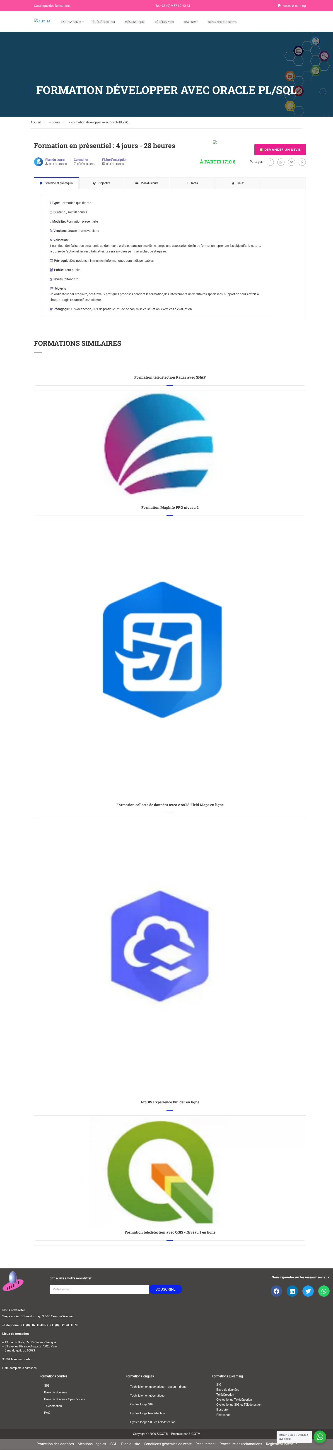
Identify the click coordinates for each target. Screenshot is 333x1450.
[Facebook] (270, 162)
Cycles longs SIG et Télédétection (152, 1422)
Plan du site (130, 1444)
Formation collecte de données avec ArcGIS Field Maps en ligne (170, 804)
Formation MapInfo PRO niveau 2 (170, 507)
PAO (47, 1412)
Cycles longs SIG (141, 1404)
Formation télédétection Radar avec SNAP (170, 377)
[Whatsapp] (281, 162)
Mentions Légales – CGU (97, 1444)
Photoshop (223, 1414)
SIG (46, 1385)
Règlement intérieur (281, 1444)
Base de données (55, 1392)
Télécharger (57, 164)
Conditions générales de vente (168, 1444)
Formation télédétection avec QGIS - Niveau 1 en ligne (170, 1232)
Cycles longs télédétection (147, 1413)
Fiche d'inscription (114, 159)
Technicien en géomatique (147, 1395)
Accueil (36, 122)
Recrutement (205, 1444)
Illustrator (222, 1409)
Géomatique (134, 22)
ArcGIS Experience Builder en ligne (169, 1102)
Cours (55, 122)
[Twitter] (291, 162)
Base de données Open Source (64, 1399)
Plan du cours (55, 159)
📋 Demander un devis (280, 149)
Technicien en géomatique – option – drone (158, 1386)
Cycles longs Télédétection (234, 1399)
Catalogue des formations (52, 5)
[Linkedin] (292, 1291)
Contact (190, 22)
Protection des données (55, 1444)
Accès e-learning (294, 5)
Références (164, 22)
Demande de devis (222, 22)
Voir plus (170, 369)
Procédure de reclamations (241, 1444)
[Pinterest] (302, 162)
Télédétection (103, 22)
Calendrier (81, 159)
